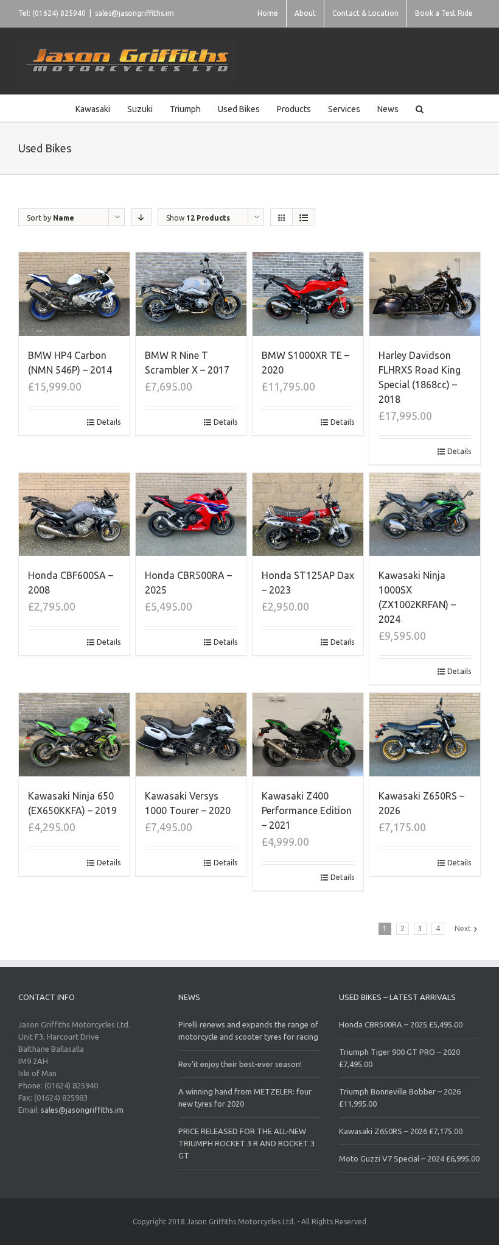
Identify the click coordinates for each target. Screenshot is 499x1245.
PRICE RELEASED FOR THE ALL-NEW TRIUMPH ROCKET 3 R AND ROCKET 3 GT (246, 1143)
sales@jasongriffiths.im (134, 13)
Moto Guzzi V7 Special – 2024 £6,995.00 (409, 1158)
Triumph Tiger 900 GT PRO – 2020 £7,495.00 (399, 1058)
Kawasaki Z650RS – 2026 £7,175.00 (400, 1131)
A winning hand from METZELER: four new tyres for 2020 (245, 1097)
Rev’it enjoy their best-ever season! (240, 1064)
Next (463, 928)
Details (108, 422)
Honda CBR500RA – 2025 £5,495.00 (400, 1024)
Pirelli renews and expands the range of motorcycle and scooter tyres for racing (248, 1030)
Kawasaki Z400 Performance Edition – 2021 (307, 810)
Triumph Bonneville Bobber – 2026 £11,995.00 (400, 1097)
